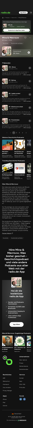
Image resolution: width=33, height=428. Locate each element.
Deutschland (17, 413)
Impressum (6, 384)
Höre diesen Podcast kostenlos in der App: (15, 22)
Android (5, 405)
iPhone (5, 399)
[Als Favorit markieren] (25, 37)
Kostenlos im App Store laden (16, 30)
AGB (4, 378)
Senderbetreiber (23, 369)
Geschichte (5, 43)
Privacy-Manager (7, 390)
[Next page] (22, 132)
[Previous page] (10, 132)
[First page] (7, 132)
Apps (20, 381)
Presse (21, 363)
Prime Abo (22, 387)
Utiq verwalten (7, 387)
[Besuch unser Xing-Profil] (24, 399)
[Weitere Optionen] (30, 38)
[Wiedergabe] (29, 52)
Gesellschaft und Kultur (17, 43)
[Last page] (26, 132)
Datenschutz (6, 381)
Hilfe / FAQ (22, 384)
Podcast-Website (6, 233)
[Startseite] (3, 17)
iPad (4, 402)
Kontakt (21, 378)
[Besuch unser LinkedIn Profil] (20, 399)
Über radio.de (23, 360)
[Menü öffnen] (31, 13)
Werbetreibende (23, 366)
